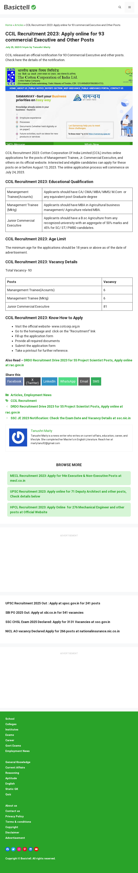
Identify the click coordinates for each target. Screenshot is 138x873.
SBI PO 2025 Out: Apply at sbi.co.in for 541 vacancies (44, 612)
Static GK (11, 789)
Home (8, 25)
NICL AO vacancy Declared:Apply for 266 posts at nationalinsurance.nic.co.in (62, 631)
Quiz (8, 794)
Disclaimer (12, 832)
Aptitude (11, 778)
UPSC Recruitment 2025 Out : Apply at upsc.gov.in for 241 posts (52, 603)
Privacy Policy (14, 816)
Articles (19, 25)
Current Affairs (15, 767)
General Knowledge (17, 762)
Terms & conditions (18, 821)
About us (11, 805)
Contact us (12, 811)
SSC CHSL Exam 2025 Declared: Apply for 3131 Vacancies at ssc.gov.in (57, 622)
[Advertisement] (69, 560)
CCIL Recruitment (24, 401)
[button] (120, 7)
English (10, 783)
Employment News (38, 395)
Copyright (11, 827)
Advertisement (15, 838)
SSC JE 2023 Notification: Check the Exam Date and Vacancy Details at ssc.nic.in (71, 418)
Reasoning (12, 773)
